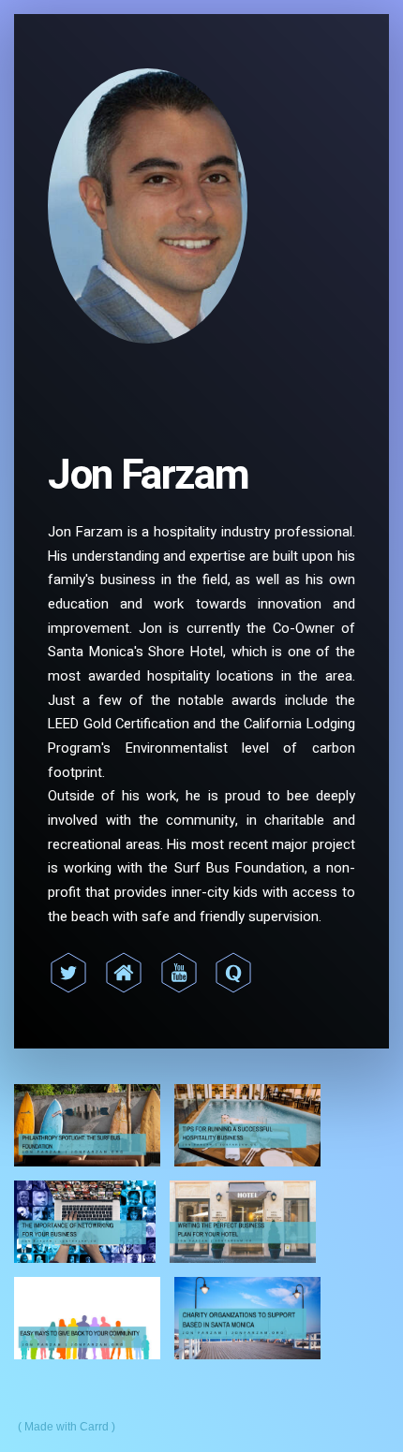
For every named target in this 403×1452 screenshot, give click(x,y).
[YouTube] (179, 972)
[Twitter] (68, 972)
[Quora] (233, 972)
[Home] (123, 972)
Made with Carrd (66, 1426)
